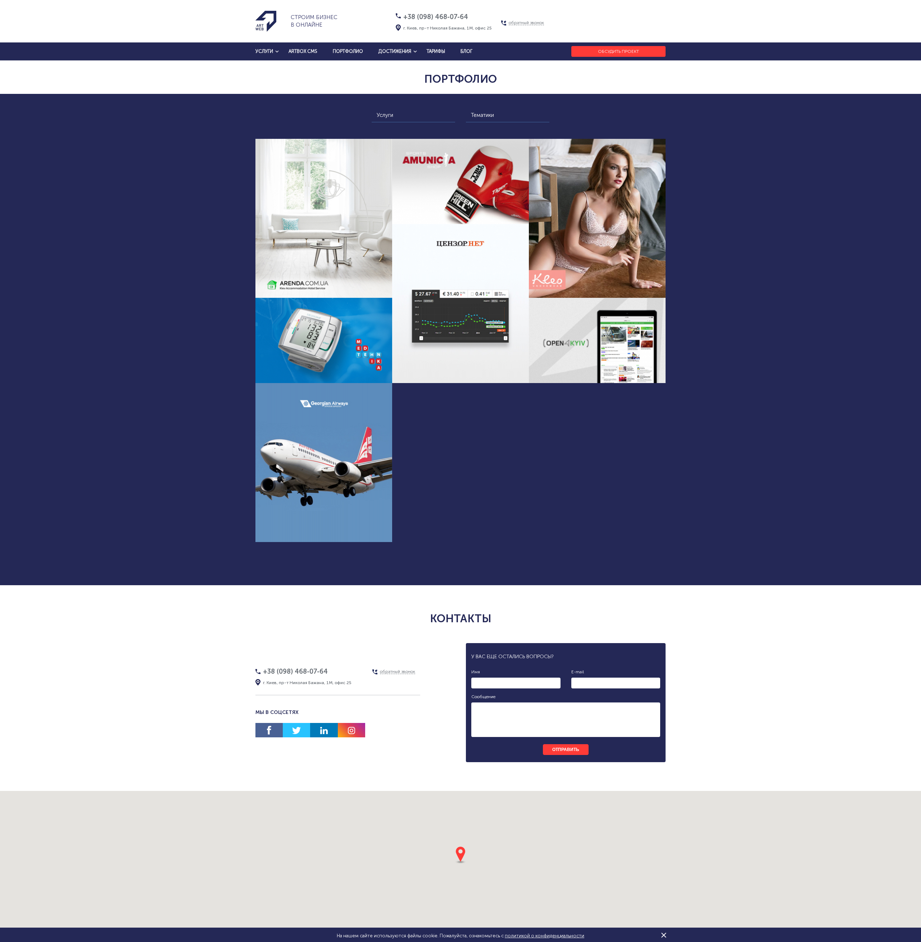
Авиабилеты (312, 531)
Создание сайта (298, 273)
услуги (264, 51)
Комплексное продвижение (324, 287)
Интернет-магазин (570, 273)
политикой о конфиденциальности (544, 935)
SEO (331, 375)
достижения (394, 51)
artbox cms (303, 51)
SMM (355, 375)
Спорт (449, 230)
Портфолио (348, 51)
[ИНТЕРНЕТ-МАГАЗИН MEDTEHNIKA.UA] (323, 340)
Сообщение (483, 696)
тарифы (436, 51)
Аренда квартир (350, 273)
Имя (475, 671)
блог (466, 51)
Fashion (622, 287)
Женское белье (581, 287)
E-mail (577, 671)
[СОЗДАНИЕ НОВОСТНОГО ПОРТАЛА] (597, 340)
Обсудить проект (618, 51)
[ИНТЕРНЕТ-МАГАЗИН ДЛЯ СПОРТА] (460, 181)
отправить (565, 749)
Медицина (299, 375)
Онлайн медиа (475, 372)
